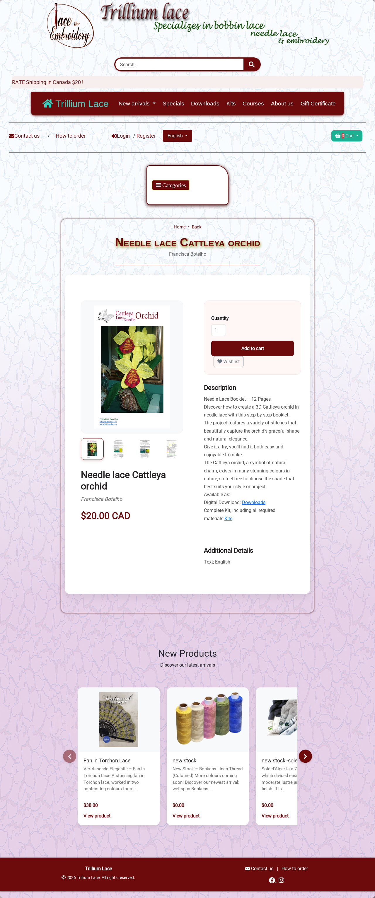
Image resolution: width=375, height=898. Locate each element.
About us (282, 103)
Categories (173, 185)
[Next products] (305, 756)
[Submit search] (251, 64)
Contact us (27, 136)
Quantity (220, 318)
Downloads (205, 103)
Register (146, 136)
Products (163, 175)
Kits (231, 103)
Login (123, 136)
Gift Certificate (318, 103)
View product (96, 816)
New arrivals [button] (135, 103)
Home (180, 227)
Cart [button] (348, 136)
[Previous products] (69, 756)
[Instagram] (281, 880)
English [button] (176, 136)
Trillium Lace (81, 103)
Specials (173, 103)
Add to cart (252, 348)
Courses (253, 103)
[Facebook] (272, 880)
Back (197, 227)
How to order (71, 136)
